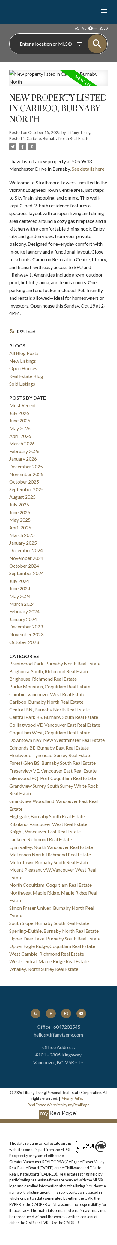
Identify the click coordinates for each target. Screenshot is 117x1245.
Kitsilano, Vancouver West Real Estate (48, 824)
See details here (88, 169)
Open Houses (23, 368)
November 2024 (26, 558)
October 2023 (24, 642)
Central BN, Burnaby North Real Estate (49, 709)
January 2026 (23, 458)
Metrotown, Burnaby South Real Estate (49, 862)
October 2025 (24, 481)
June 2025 (19, 512)
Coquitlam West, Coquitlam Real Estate (49, 732)
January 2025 (23, 543)
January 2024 (23, 619)
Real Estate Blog (26, 376)
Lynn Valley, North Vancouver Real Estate (51, 847)
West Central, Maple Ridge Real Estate (49, 961)
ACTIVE (80, 28)
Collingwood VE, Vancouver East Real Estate (54, 724)
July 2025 (19, 504)
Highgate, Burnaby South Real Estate (47, 816)
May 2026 (20, 428)
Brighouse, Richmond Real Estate (43, 679)
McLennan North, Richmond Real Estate (50, 854)
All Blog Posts (23, 353)
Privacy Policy (72, 1098)
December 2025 (26, 466)
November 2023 (26, 634)
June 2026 (19, 420)
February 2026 (24, 451)
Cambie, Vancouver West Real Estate (47, 694)
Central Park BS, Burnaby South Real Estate (53, 717)
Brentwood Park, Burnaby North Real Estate (54, 663)
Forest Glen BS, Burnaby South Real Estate (52, 763)
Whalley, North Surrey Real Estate (43, 969)
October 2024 (24, 566)
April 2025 (20, 527)
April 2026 (20, 436)
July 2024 (19, 581)
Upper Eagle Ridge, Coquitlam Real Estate (52, 946)
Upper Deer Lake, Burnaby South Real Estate (54, 938)
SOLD (103, 28)
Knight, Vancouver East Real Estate (45, 831)
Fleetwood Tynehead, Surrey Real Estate (50, 755)
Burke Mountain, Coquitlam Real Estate (49, 686)
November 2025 (26, 474)
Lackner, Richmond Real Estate (40, 839)
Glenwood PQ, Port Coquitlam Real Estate (52, 778)
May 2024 (20, 596)
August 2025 (22, 497)
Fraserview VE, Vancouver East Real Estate (53, 770)
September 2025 (26, 489)
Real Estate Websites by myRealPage (58, 1104)
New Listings (22, 361)
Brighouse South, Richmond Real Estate (49, 671)
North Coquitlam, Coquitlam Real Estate (50, 885)
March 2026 (22, 443)
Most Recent (22, 405)
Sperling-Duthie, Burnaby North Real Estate (54, 931)
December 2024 (26, 550)
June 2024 (19, 588)
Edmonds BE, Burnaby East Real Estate (49, 747)
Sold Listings (22, 384)
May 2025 (20, 520)
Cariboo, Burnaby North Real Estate (58, 138)
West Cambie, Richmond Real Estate (46, 954)
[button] (35, 1013)
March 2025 (22, 535)
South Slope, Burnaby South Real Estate (49, 923)
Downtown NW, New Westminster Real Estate (57, 740)
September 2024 (26, 573)
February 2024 (24, 611)
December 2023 (26, 626)
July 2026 (19, 413)
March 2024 (22, 604)
